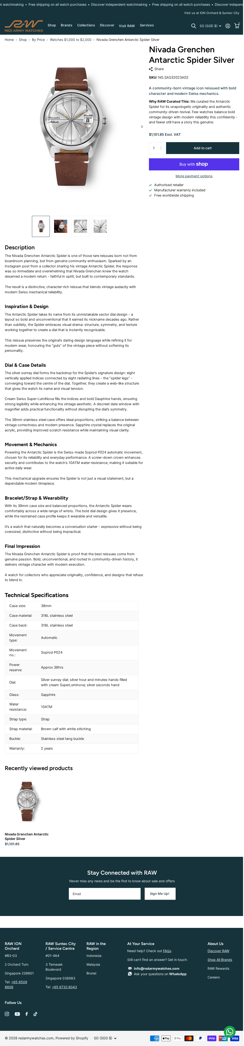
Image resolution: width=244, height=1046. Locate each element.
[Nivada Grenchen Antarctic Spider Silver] (27, 801)
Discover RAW (218, 951)
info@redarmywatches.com (156, 968)
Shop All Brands (220, 960)
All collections (52, 25)
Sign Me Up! (160, 894)
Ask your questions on (160, 974)
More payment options (194, 176)
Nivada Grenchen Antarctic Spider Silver (27, 836)
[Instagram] (7, 1014)
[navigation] (41, 226)
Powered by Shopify (72, 1038)
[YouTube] (17, 1014)
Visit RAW (127, 26)
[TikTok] (35, 1014)
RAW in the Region (96, 946)
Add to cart (203, 148)
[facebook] (26, 1014)
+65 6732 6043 (64, 987)
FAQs (167, 951)
